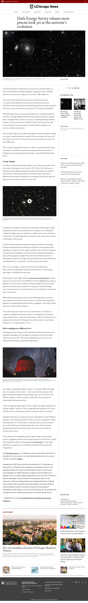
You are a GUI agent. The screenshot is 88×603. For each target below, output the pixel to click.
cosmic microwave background (38, 278)
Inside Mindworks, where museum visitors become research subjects (71, 173)
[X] (69, 88)
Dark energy (63, 504)
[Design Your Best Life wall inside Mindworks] (72, 522)
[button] (29, 201)
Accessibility (48, 590)
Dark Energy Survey (65, 499)
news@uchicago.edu (28, 592)
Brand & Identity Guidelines (52, 588)
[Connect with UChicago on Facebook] (73, 582)
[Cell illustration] (34, 570)
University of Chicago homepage (54, 582)
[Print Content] (78, 88)
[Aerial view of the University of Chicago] (30, 530)
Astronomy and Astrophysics (66, 502)
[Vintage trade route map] (6, 570)
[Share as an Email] (75, 88)
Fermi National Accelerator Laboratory (68, 500)
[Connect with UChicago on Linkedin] (82, 582)
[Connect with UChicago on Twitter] (79, 582)
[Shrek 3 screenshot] (63, 570)
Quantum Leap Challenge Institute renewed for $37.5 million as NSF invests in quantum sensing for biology (73, 181)
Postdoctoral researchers (78, 502)
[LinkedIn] (72, 88)
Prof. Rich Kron (38, 442)
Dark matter (69, 504)
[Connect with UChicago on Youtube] (85, 582)
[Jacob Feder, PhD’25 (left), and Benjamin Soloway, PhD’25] (72, 545)
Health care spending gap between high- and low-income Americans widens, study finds (73, 165)
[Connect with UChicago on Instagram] (76, 582)
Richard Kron (75, 504)
